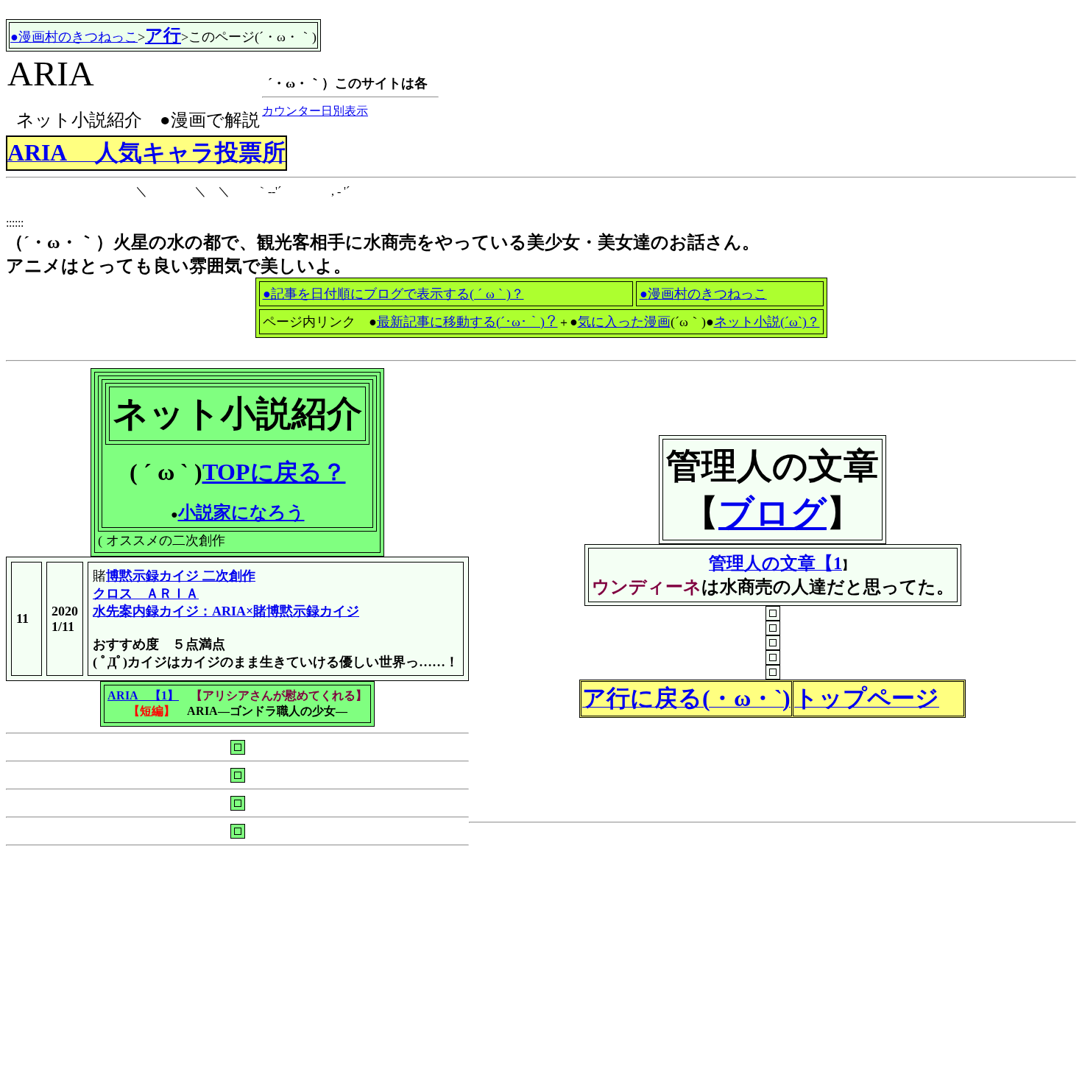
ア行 (163, 35)
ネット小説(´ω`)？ (767, 321)
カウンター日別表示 (315, 111)
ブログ (772, 512)
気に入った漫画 (624, 321)
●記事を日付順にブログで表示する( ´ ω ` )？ (393, 293)
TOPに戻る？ (274, 472)
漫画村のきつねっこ (703, 293)
